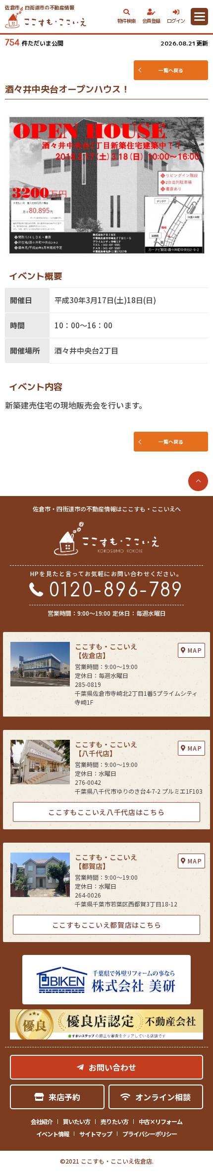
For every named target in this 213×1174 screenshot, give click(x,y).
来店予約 (64, 1097)
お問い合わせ (112, 1067)
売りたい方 (114, 1121)
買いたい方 (76, 1121)
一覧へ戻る (171, 70)
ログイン (176, 20)
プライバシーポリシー (149, 1133)
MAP (195, 650)
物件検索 (126, 20)
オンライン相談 (163, 1097)
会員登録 (151, 20)
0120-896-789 (116, 591)
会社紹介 (42, 1121)
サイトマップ (95, 1133)
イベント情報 (52, 1133)
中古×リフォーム (160, 1121)
